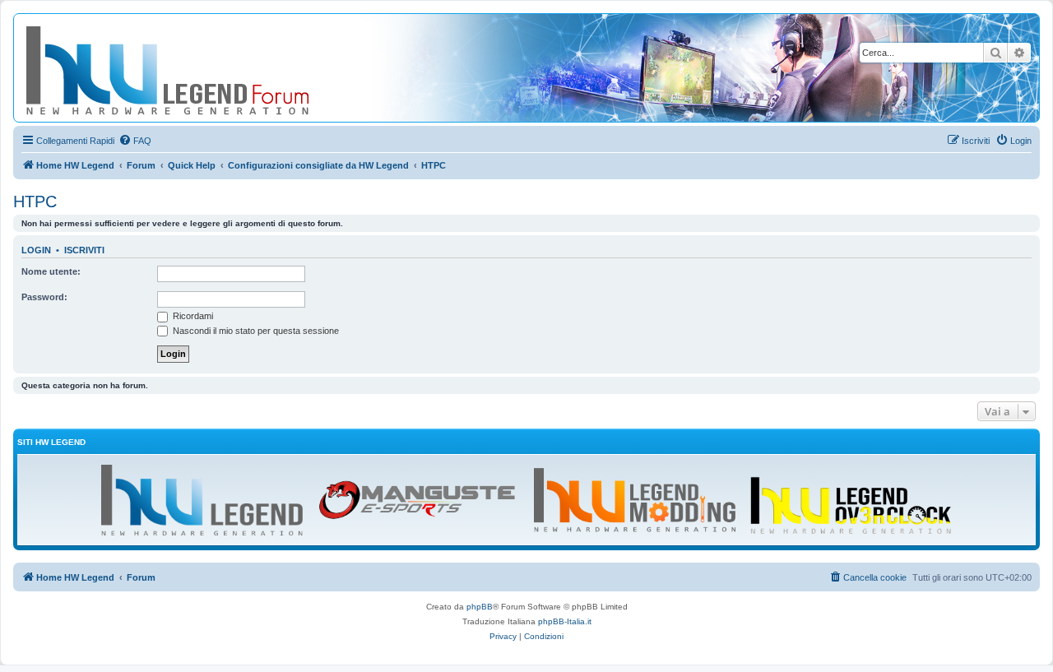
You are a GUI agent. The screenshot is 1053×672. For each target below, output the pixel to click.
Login (36, 250)
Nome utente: (51, 271)
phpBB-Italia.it (564, 621)
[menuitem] (134, 141)
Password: (44, 297)
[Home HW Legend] (194, 68)
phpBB (479, 606)
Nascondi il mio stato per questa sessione (254, 331)
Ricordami (191, 316)
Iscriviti (84, 250)
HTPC (35, 201)
